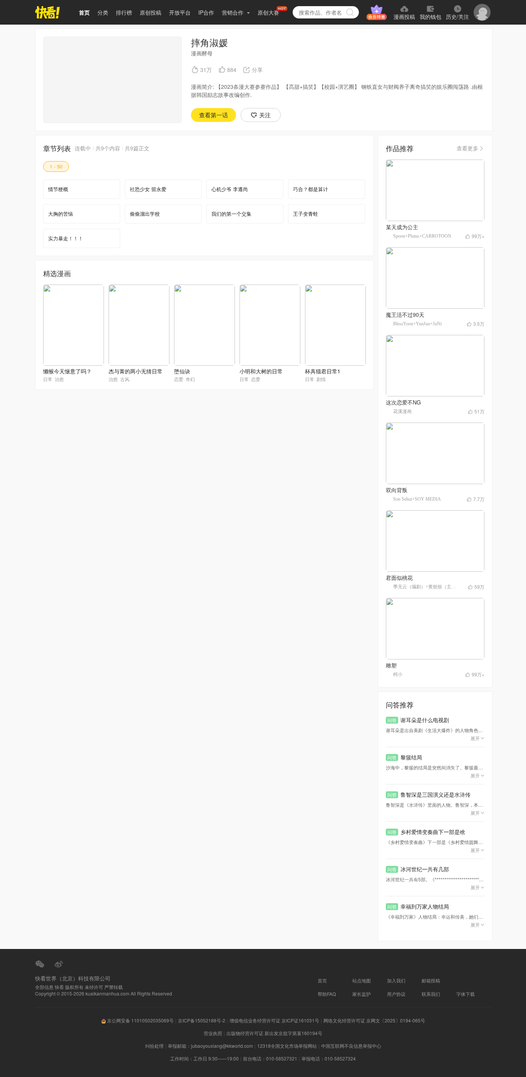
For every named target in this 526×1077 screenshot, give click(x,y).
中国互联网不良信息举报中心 (351, 1045)
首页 (84, 12)
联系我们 (431, 993)
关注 (265, 115)
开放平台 (180, 12)
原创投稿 (150, 12)
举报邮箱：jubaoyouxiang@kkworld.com (210, 1045)
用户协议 (396, 993)
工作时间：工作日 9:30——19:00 (204, 1058)
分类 (102, 12)
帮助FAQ (327, 993)
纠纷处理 (154, 1045)
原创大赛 (268, 12)
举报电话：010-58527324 (329, 1058)
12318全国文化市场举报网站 (287, 1045)
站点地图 (361, 980)
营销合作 (233, 12)
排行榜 (124, 12)
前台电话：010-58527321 (270, 1058)
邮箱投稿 (431, 980)
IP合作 (206, 12)
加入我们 (396, 980)
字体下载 (465, 993)
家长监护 (361, 993)
